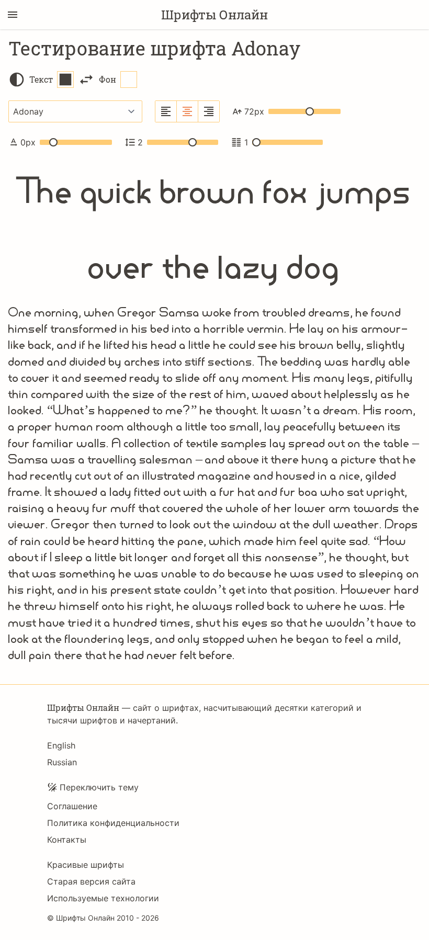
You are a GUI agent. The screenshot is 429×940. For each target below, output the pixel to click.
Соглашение (72, 806)
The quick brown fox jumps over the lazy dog (214, 229)
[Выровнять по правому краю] (208, 111)
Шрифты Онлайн (214, 14)
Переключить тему (99, 787)
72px (254, 111)
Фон (107, 79)
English (61, 745)
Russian (62, 762)
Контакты (66, 839)
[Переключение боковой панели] (12, 14)
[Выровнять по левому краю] (166, 111)
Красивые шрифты (85, 864)
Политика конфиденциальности (113, 823)
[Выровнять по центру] (187, 111)
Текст (41, 79)
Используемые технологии (103, 898)
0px (28, 142)
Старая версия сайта (91, 881)
